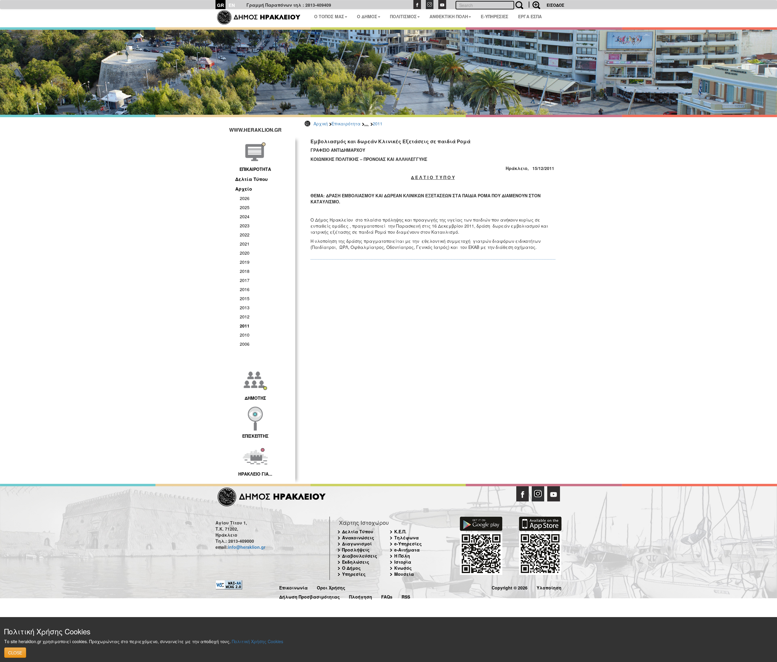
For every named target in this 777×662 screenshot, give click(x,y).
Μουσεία (404, 574)
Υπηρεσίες (354, 574)
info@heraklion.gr (246, 547)
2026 (244, 198)
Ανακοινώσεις (358, 538)
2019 (244, 262)
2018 (244, 271)
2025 (244, 207)
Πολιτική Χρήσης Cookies (257, 641)
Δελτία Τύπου (251, 179)
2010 (244, 335)
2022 (244, 235)
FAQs (386, 596)
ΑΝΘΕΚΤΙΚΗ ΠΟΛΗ (448, 16)
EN (232, 5)
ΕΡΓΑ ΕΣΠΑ (530, 16)
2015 (244, 298)
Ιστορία (402, 562)
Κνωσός (403, 568)
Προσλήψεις (356, 550)
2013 (244, 307)
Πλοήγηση (360, 596)
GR (220, 5)
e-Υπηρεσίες (408, 544)
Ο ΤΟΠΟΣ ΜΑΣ (329, 16)
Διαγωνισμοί (357, 544)
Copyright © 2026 (510, 587)
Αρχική (321, 124)
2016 (244, 289)
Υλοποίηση (549, 587)
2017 (244, 280)
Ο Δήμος (351, 568)
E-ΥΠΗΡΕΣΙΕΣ (494, 16)
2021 (244, 244)
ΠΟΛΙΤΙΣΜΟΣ (403, 16)
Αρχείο (243, 188)
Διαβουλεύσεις (359, 556)
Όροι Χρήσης (331, 587)
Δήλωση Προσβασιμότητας (309, 596)
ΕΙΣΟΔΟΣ (555, 5)
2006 (244, 344)
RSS (406, 596)
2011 (377, 124)
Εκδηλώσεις (355, 562)
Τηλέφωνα (406, 538)
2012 (244, 317)
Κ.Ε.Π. (400, 531)
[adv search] (534, 5)
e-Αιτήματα (407, 550)
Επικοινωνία (293, 587)
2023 (244, 225)
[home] (262, 18)
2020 (244, 253)
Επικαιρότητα (346, 124)
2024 (244, 216)
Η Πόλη (402, 556)
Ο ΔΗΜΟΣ (367, 16)
